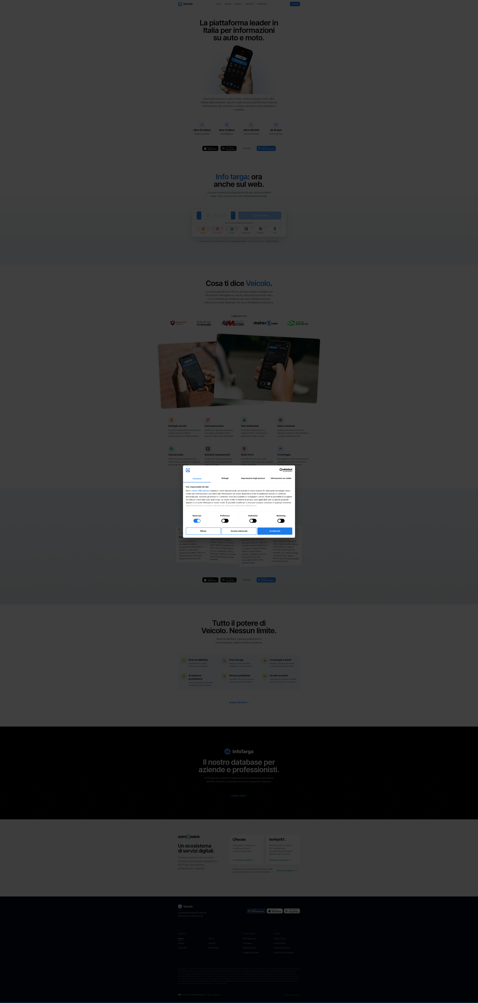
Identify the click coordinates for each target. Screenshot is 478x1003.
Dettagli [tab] (225, 478)
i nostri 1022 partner (200, 491)
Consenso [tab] (197, 479)
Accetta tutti (274, 531)
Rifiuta (203, 531)
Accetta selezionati (239, 531)
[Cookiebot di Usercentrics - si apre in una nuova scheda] (281, 470)
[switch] (225, 521)
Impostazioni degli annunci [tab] (253, 478)
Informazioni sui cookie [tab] (281, 478)
